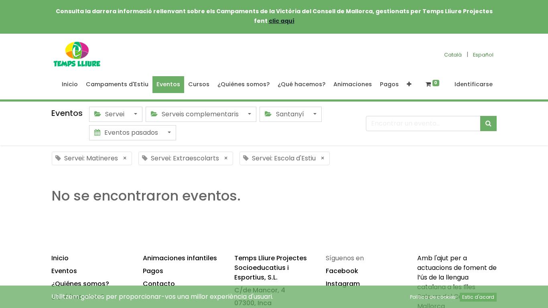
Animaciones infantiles (180, 258)
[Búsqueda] (488, 123)
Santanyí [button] (290, 114)
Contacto (159, 283)
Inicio (60, 258)
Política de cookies (433, 297)
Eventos (64, 271)
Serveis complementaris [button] (200, 114)
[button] (409, 84)
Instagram (343, 283)
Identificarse (474, 84)
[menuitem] (70, 84)
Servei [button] (115, 114)
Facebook (342, 271)
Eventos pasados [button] (131, 132)
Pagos (153, 271)
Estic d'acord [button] (478, 297)
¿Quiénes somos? (80, 283)
